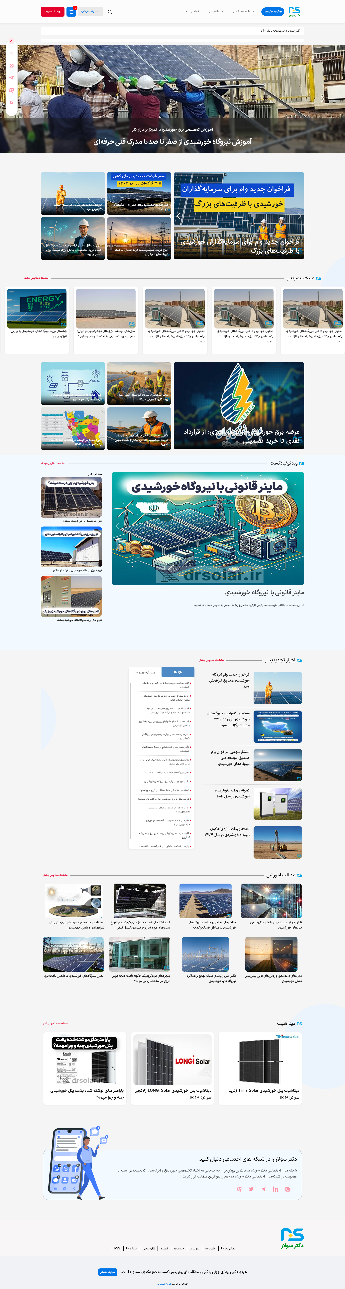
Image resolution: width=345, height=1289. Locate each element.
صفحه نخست (273, 11)
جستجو (179, 1248)
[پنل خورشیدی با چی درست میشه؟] (71, 497)
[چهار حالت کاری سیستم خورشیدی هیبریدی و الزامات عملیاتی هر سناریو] (73, 383)
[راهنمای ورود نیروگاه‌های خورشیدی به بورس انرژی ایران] (107, 308)
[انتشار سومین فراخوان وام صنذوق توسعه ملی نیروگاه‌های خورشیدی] (38, 308)
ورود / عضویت (52, 11)
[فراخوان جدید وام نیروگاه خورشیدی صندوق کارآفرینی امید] (73, 193)
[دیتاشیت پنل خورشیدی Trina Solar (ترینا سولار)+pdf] (260, 1059)
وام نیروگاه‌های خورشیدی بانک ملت (278, 30)
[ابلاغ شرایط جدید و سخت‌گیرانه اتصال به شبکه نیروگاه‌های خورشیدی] (139, 238)
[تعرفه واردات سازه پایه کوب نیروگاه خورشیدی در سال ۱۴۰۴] (278, 842)
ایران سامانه (164, 1284)
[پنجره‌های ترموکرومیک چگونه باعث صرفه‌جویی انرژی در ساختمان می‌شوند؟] (139, 954)
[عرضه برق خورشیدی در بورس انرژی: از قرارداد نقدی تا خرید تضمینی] (239, 405)
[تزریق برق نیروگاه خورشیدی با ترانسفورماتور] (71, 547)
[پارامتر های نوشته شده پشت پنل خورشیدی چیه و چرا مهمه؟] (85, 1059)
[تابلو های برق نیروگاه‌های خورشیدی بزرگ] (71, 596)
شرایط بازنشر (107, 1272)
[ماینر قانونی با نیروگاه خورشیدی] (167, 528)
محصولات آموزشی (90, 11)
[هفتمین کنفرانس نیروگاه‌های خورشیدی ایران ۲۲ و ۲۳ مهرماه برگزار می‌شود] (278, 727)
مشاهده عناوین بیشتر (36, 278)
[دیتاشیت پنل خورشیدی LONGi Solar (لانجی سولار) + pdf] (172, 1059)
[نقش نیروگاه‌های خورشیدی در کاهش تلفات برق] (73, 954)
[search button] (109, 11)
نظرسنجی (148, 1248)
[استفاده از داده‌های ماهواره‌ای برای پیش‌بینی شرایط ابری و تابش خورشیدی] (74, 901)
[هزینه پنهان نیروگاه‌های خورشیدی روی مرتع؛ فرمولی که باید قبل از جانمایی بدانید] (212, 215)
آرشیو (164, 1248)
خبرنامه (210, 1248)
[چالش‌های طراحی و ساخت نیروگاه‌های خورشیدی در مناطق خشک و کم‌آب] (205, 901)
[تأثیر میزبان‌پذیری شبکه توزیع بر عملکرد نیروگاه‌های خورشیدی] (205, 954)
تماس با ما (228, 1248)
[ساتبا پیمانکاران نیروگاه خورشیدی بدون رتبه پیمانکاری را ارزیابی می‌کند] (139, 383)
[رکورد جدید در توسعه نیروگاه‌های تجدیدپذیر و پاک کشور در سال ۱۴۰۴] (73, 428)
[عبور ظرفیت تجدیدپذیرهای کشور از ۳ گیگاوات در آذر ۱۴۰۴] (139, 193)
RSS (117, 1248)
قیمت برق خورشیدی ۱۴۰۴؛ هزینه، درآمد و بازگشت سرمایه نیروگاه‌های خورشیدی (172, 142)
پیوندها (194, 1248)
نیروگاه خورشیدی (243, 11)
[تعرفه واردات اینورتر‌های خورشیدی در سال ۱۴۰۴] (278, 804)
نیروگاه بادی (215, 11)
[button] (22, 99)
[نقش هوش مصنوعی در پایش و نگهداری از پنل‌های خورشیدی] (271, 901)
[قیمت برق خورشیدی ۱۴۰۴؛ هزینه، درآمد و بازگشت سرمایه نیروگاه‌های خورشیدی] (172, 99)
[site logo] (294, 12)
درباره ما (131, 1248)
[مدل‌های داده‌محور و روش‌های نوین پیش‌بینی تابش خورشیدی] (271, 954)
